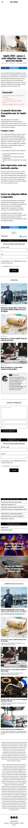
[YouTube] (16, 817)
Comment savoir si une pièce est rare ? (8, 504)
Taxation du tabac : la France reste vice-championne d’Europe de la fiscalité (14, 700)
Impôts (14, 233)
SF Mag (6, 63)
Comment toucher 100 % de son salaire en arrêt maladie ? (12, 516)
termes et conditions (14, 266)
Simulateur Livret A (4, 527)
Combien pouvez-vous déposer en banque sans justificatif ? (12, 507)
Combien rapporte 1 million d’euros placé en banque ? (11, 502)
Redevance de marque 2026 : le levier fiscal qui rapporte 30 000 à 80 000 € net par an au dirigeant (13, 309)
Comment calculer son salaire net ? (8, 518)
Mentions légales (14, 823)
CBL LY (14, 825)
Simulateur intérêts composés (7, 530)
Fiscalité (20, 63)
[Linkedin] (22, 68)
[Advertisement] (14, 18)
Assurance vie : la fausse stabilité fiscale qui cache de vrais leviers (14, 339)
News (25, 63)
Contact (22, 823)
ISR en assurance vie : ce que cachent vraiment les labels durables (11, 368)
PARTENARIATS (14, 821)
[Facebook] (5, 68)
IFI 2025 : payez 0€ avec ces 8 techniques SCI (12, 729)
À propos (6, 823)
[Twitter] (14, 68)
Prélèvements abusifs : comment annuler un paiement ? (11, 513)
